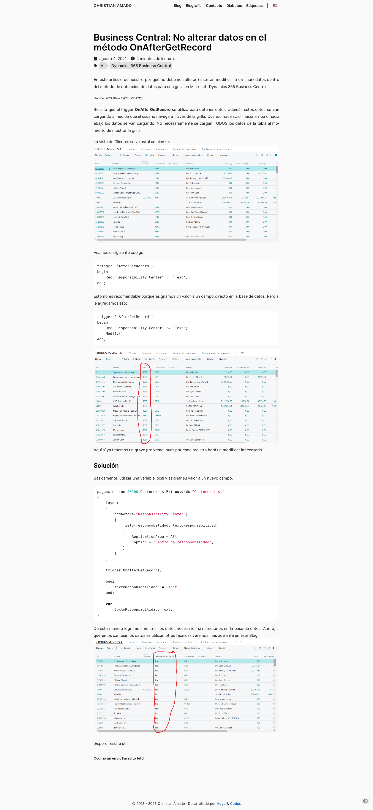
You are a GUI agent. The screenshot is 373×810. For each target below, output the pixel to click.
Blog (178, 5)
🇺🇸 (275, 5)
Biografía (194, 5)
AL (103, 65)
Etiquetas (254, 5)
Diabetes (234, 5)
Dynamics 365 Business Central (141, 65)
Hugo (221, 803)
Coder (235, 803)
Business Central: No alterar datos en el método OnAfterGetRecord (180, 42)
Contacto (214, 5)
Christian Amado (113, 5)
